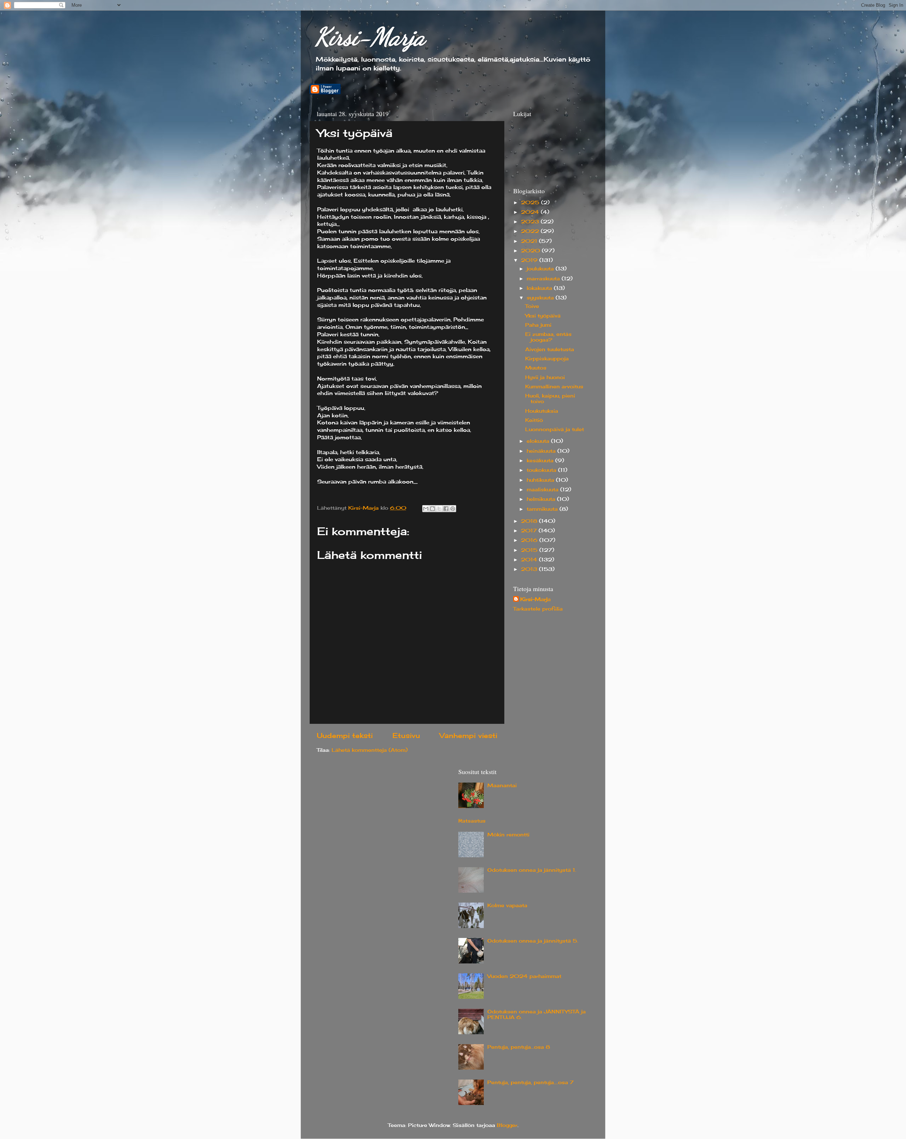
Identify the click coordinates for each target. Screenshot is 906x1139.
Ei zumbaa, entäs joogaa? (548, 337)
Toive (532, 306)
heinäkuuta (542, 451)
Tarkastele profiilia (538, 609)
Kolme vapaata (507, 905)
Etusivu (406, 735)
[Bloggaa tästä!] (432, 508)
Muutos (535, 368)
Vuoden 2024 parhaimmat (524, 976)
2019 (530, 260)
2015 (530, 550)
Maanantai (502, 785)
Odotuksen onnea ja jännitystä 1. (531, 870)
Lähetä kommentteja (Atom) (370, 750)
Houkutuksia (541, 411)
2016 (530, 540)
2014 (530, 559)
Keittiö (534, 420)
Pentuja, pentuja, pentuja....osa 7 (530, 1082)
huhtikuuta (541, 480)
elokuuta (539, 441)
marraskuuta (544, 278)
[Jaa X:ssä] (439, 508)
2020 (531, 250)
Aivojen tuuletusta (549, 349)
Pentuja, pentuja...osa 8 (518, 1047)
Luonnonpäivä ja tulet (554, 429)
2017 (530, 530)
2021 (530, 241)
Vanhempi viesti (468, 735)
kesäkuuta (541, 460)
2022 (531, 231)
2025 (531, 202)
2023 (531, 221)
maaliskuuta (543, 489)
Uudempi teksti (345, 735)
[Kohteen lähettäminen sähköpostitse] (425, 508)
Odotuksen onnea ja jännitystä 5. (532, 941)
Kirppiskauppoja (547, 358)
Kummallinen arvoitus (554, 386)
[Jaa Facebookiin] (445, 508)
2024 (531, 212)
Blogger (507, 1125)
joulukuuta (541, 268)
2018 (530, 521)
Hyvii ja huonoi (545, 377)
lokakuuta (540, 288)
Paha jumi (538, 325)
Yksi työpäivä (543, 316)
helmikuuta (542, 499)
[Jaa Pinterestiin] (452, 508)
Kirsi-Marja (370, 37)
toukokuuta (542, 470)
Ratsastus (472, 821)
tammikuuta (543, 509)
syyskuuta (541, 298)
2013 (530, 569)
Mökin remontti (508, 834)
